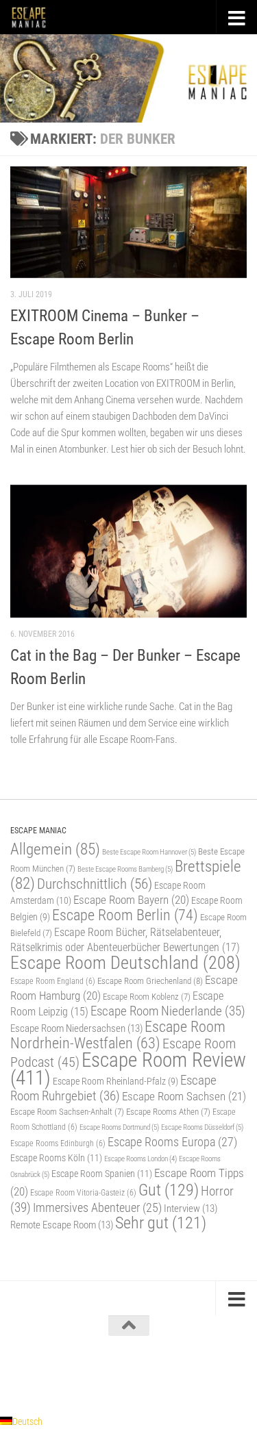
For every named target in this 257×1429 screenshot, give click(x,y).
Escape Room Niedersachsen (76, 1028)
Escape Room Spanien (101, 1174)
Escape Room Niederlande (167, 1011)
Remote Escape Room (61, 1225)
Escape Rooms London (140, 1158)
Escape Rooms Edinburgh (58, 1143)
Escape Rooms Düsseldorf (202, 1127)
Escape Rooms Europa (172, 1142)
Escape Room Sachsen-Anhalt (67, 1111)
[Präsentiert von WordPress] (72, 1373)
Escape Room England (52, 981)
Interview (190, 1208)
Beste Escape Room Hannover (149, 852)
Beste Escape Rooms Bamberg (125, 869)
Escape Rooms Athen (168, 1111)
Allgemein (55, 849)
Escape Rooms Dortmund (119, 1127)
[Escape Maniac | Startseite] (35, 17)
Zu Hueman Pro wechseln (188, 1373)
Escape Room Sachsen (184, 1096)
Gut (168, 1190)
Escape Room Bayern (131, 900)
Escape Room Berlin (125, 915)
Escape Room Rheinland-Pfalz (115, 1081)
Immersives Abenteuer (97, 1208)
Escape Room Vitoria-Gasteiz (83, 1193)
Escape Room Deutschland (125, 962)
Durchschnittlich (94, 883)
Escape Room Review (128, 1068)
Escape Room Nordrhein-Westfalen (117, 1035)
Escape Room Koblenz (147, 996)
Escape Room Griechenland (150, 981)
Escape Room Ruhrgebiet (113, 1088)
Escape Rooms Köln (56, 1158)
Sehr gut (160, 1222)
